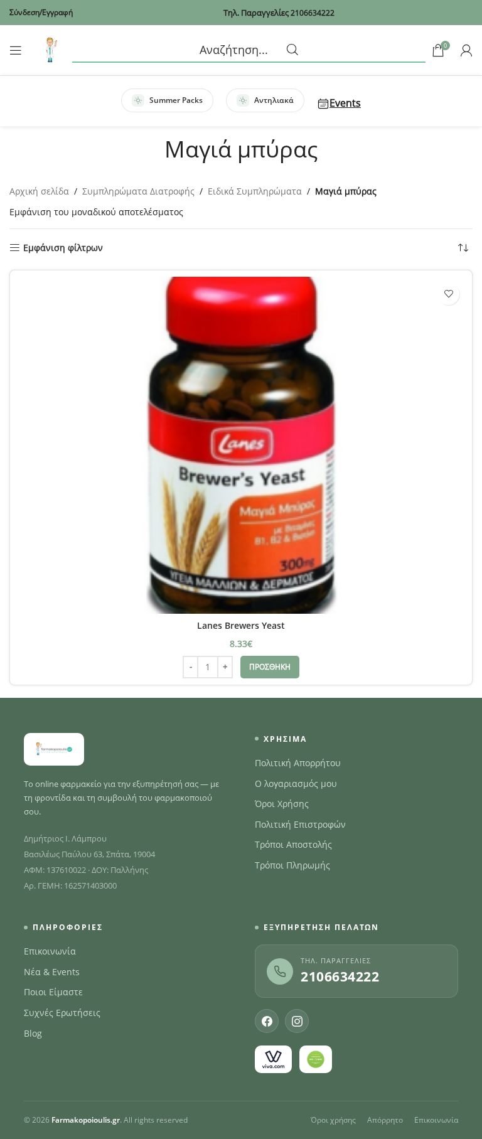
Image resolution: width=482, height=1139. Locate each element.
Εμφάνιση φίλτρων (63, 248)
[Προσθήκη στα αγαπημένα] (448, 294)
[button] (269, 667)
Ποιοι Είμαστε (53, 992)
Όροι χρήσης (333, 1120)
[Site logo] (50, 49)
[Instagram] (297, 1021)
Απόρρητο (385, 1120)
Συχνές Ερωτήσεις (62, 1013)
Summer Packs (176, 100)
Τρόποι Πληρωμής (292, 865)
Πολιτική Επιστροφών (300, 824)
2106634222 (340, 976)
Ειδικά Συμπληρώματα (255, 191)
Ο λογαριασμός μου (296, 783)
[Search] (249, 50)
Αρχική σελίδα (39, 191)
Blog (33, 1033)
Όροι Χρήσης (282, 804)
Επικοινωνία (50, 951)
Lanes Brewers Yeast (241, 625)
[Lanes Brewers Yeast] (241, 445)
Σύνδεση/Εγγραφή (41, 12)
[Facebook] (267, 1021)
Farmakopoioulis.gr (85, 1120)
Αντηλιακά (274, 100)
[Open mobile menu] (15, 50)
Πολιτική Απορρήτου (298, 763)
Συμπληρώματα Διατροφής (138, 191)
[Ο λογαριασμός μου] (466, 50)
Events (345, 103)
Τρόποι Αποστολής (293, 844)
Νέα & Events (52, 972)
